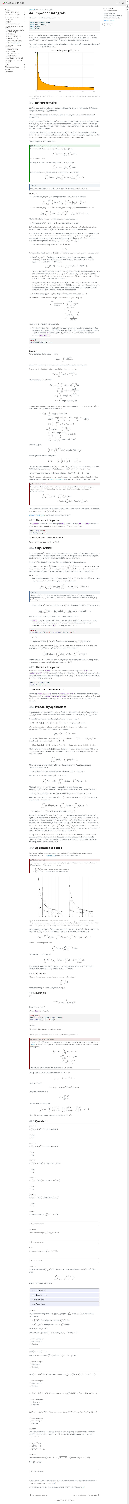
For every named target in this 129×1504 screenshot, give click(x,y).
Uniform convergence (37, 515)
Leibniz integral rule (57, 479)
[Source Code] (116, 3)
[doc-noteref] (56, 330)
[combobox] (123, 2)
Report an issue (108, 26)
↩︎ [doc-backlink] (55, 1483)
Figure (51, 855)
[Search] (122, 2)
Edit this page (108, 24)
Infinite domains (110, 11)
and (39, 1290)
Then (32, 1044)
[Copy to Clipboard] (98, 529)
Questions (109, 20)
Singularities (109, 13)
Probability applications (113, 15)
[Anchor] (98, 51)
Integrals (32, 9)
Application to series (112, 18)
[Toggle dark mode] (119, 3)
